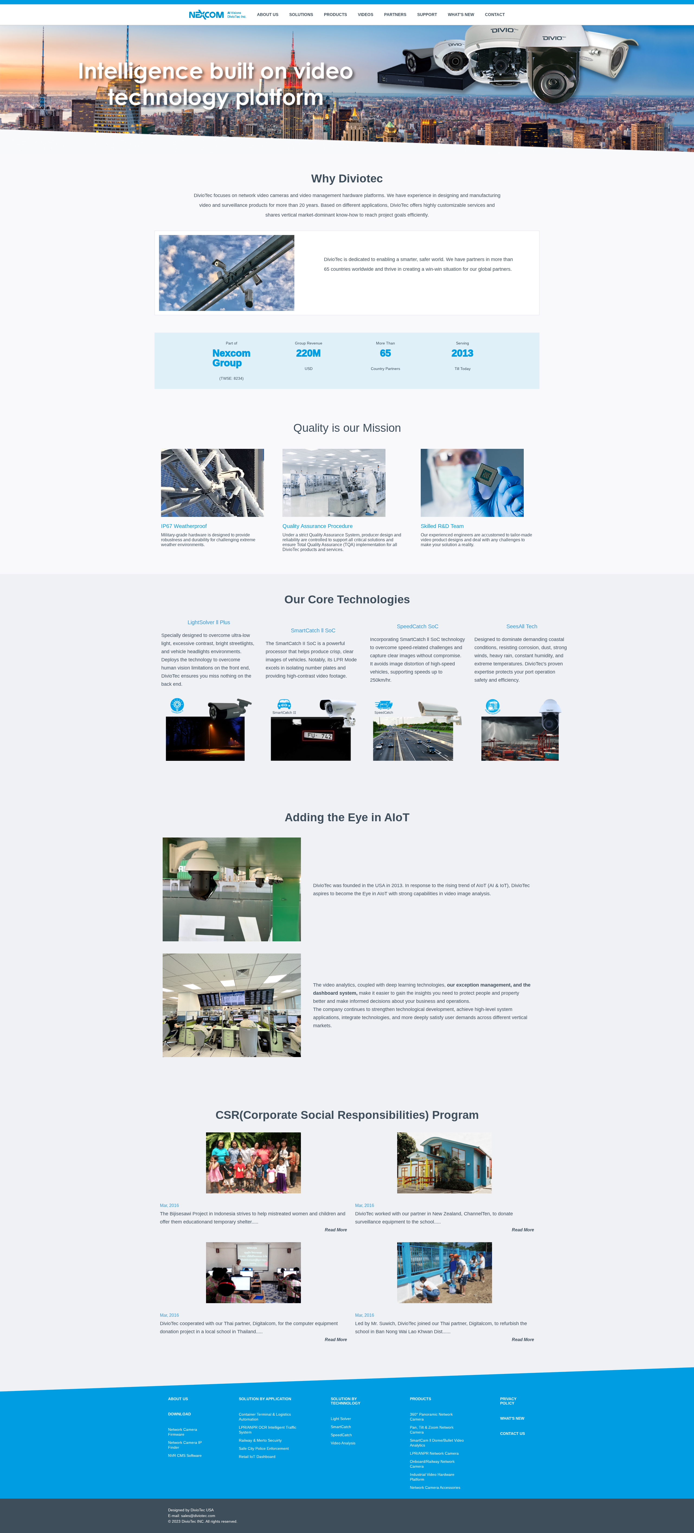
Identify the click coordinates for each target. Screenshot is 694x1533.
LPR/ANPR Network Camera (434, 1453)
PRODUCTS (335, 14)
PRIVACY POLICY (508, 1401)
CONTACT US (512, 1433)
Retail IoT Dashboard (257, 1456)
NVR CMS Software (185, 1455)
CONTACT (495, 14)
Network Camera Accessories (435, 1487)
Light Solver (341, 1418)
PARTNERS (395, 14)
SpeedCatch (341, 1435)
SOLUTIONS (301, 14)
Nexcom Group (231, 357)
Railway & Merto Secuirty (260, 1440)
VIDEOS (365, 14)
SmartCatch (341, 1427)
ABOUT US (267, 14)
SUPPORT (427, 14)
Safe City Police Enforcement (264, 1448)
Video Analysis (343, 1443)
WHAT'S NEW (461, 14)
